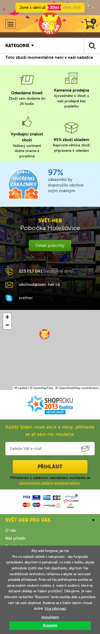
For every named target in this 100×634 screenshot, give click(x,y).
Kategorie (17, 45)
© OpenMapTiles (41, 388)
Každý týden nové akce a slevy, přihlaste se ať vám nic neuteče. (50, 430)
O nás (10, 530)
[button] (44, 334)
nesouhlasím (50, 617)
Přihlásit (50, 467)
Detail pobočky (50, 245)
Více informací (55, 608)
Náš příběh (15, 538)
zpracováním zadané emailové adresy (49, 483)
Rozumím (50, 625)
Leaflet (22, 388)
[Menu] (10, 24)
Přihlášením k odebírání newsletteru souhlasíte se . (50, 480)
